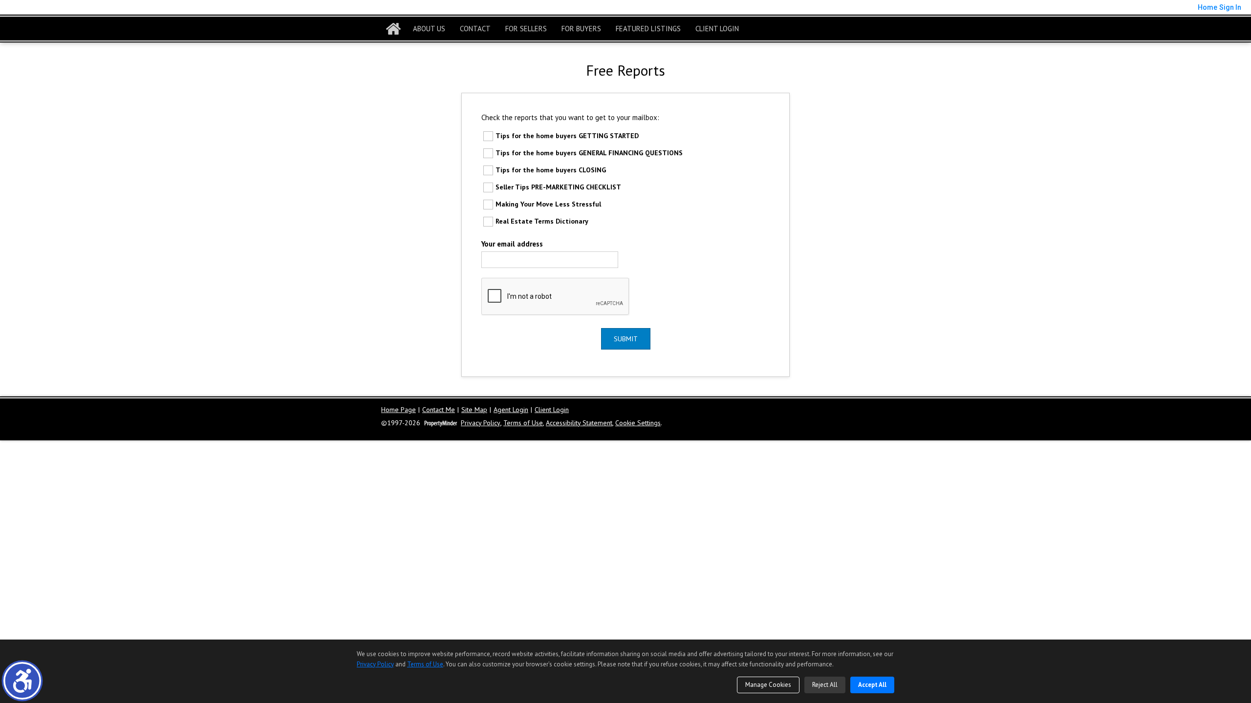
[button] (22, 681)
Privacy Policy (480, 423)
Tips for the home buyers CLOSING (551, 169)
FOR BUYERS (581, 28)
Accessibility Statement (579, 423)
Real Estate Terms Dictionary (542, 221)
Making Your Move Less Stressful (548, 204)
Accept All (872, 685)
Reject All (825, 685)
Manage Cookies (768, 685)
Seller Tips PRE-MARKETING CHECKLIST (558, 187)
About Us (429, 28)
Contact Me (438, 410)
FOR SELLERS (526, 28)
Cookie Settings (638, 423)
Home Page (398, 410)
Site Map (474, 410)
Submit (626, 338)
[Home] (393, 29)
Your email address (512, 243)
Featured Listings (648, 28)
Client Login (717, 28)
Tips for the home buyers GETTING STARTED (567, 135)
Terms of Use (523, 423)
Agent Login (511, 410)
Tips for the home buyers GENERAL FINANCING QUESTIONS (589, 152)
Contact (475, 28)
